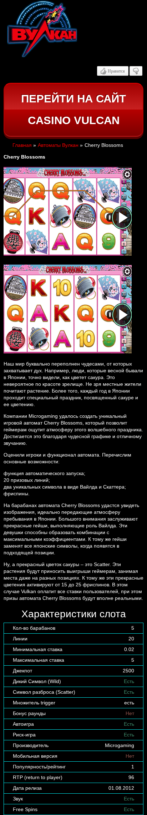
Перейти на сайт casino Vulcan (73, 109)
